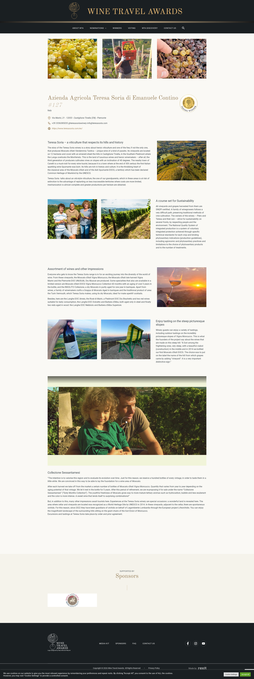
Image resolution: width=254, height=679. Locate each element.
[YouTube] (203, 643)
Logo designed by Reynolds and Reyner (59, 650)
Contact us (170, 28)
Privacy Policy (154, 668)
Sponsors (120, 643)
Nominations (97, 28)
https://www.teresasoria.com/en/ (67, 128)
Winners (117, 28)
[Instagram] (196, 643)
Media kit (104, 643)
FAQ (134, 643)
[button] (183, 28)
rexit (202, 668)
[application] (105, 28)
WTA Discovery (150, 28)
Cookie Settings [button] (231, 674)
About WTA (78, 28)
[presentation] (52, 59)
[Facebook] (188, 643)
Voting (132, 28)
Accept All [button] (245, 674)
